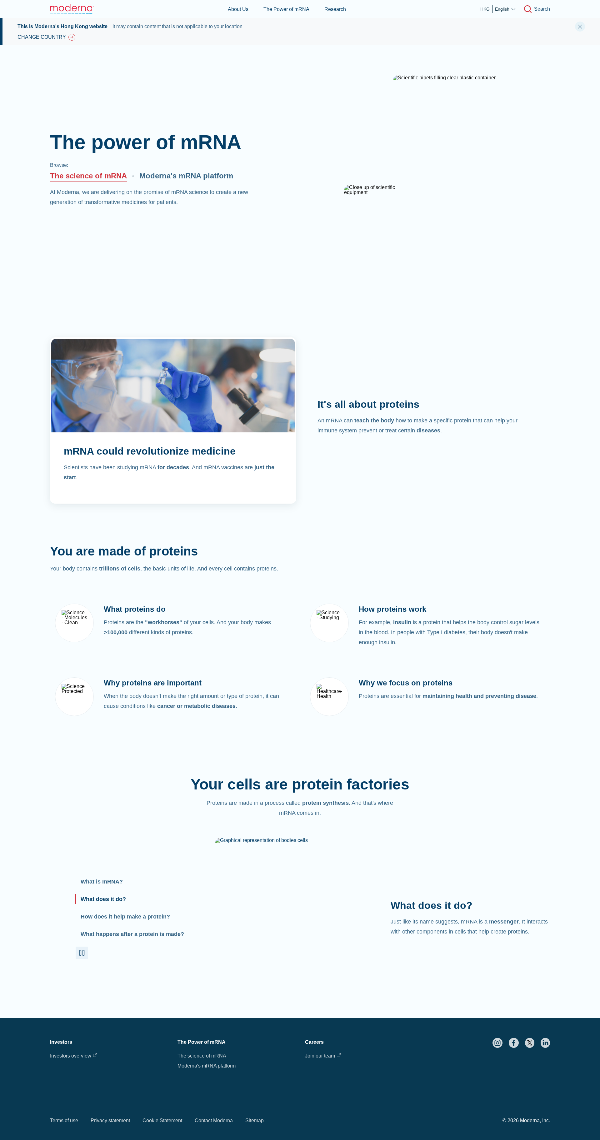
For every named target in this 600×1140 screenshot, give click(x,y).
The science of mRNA (88, 176)
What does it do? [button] (103, 899)
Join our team (320, 1055)
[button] (82, 953)
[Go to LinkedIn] (545, 1043)
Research (335, 9)
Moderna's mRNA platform (186, 176)
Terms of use (64, 1120)
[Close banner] (580, 27)
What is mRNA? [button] (102, 882)
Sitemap (254, 1120)
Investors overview (70, 1055)
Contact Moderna (214, 1120)
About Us (238, 9)
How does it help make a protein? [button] (125, 916)
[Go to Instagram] (497, 1043)
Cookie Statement (162, 1120)
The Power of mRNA (286, 9)
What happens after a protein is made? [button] (132, 934)
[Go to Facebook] (514, 1043)
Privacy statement (110, 1120)
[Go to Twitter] (529, 1043)
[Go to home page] (72, 9)
